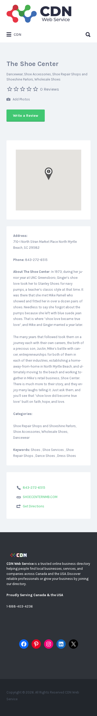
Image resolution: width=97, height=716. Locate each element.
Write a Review (25, 115)
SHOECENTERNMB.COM (40, 497)
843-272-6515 (34, 487)
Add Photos (21, 99)
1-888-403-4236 (19, 606)
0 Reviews (49, 89)
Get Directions (33, 506)
